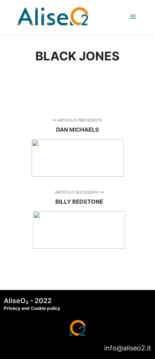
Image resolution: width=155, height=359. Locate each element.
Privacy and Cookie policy (32, 308)
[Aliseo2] (52, 17)
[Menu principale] (133, 17)
